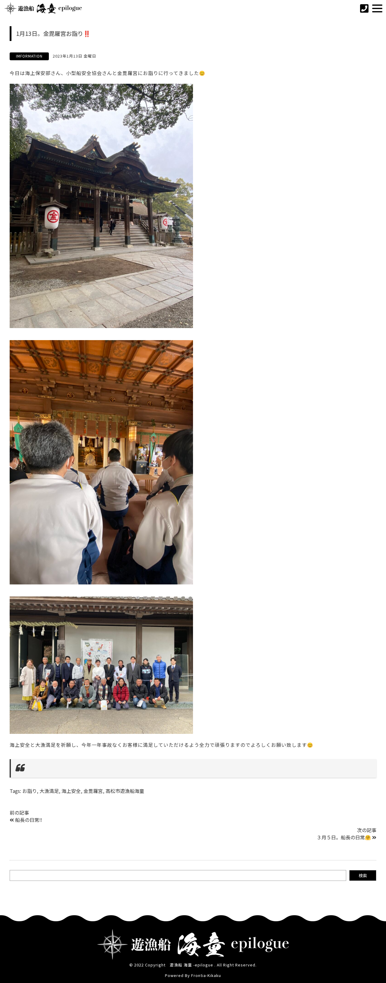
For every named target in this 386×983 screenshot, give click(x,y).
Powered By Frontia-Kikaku (193, 975)
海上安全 (71, 790)
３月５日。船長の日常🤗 (344, 837)
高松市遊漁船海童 (125, 790)
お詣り (29, 790)
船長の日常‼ (28, 819)
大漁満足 (49, 790)
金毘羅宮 (93, 790)
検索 (363, 875)
